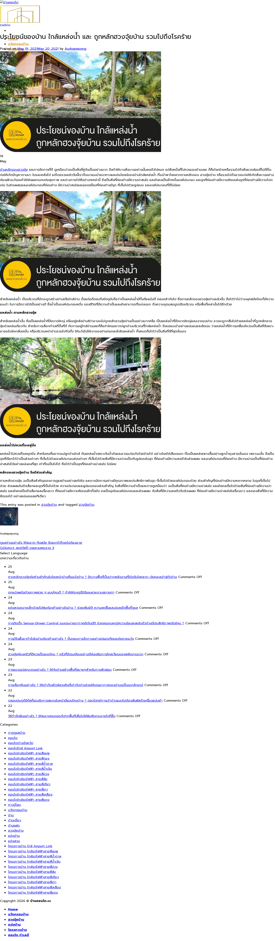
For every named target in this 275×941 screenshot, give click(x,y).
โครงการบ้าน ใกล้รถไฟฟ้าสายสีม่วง (33, 866)
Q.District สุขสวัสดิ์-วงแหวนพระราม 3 (27, 548)
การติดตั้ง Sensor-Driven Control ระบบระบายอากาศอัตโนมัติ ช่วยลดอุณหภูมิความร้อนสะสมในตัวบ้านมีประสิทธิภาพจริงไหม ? (96, 623)
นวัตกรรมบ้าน (18, 44)
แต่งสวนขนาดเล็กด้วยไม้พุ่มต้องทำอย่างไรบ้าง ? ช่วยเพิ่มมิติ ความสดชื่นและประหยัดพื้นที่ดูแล (73, 607)
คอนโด (13, 738)
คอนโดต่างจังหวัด (20, 743)
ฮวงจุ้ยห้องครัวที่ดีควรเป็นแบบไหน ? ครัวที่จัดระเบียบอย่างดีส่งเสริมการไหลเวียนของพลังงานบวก (75, 654)
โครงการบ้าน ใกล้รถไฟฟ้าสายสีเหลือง (34, 887)
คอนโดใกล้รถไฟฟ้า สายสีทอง (28, 758)
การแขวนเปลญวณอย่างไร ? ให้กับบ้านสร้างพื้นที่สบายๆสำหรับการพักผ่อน (60, 669)
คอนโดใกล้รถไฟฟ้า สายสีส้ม (27, 779)
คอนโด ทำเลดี (18, 935)
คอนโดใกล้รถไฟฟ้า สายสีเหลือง (30, 794)
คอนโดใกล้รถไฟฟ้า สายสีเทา (28, 789)
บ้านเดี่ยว (14, 820)
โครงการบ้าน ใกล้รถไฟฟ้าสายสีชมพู (33, 851)
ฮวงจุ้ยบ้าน (5, 25)
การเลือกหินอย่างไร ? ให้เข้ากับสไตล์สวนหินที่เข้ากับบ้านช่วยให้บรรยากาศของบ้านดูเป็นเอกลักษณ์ (75, 685)
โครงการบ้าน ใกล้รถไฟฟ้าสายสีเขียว (33, 877)
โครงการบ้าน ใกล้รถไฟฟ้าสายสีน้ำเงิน (34, 861)
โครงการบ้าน (17, 930)
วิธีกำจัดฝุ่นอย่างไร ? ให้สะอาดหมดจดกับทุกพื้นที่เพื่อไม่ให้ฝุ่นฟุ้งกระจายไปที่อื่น (61, 716)
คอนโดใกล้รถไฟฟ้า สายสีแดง (28, 799)
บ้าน (11, 815)
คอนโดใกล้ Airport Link (25, 748)
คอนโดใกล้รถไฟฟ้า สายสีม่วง (28, 774)
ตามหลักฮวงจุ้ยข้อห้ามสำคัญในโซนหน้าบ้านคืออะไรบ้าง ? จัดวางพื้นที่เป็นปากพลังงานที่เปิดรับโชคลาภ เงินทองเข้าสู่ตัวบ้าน (92, 577)
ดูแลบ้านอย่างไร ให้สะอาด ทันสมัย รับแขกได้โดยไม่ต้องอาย (41, 542)
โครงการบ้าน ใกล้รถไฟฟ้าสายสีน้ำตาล (34, 856)
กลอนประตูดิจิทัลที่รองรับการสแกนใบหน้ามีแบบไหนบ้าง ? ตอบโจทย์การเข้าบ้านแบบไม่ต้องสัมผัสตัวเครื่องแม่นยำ (85, 700)
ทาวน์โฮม (14, 804)
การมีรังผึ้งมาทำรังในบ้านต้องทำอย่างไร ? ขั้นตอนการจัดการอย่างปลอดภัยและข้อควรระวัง (71, 638)
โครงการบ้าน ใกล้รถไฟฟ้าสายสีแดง (33, 892)
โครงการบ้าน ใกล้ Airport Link (30, 846)
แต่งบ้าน (14, 835)
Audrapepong (75, 48)
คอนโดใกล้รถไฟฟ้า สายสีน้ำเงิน (30, 768)
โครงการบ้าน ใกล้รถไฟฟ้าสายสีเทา (32, 882)
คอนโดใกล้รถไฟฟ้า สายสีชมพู (29, 753)
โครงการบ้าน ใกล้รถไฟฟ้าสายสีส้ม (32, 872)
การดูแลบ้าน (16, 732)
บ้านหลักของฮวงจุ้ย (14, 169)
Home (13, 909)
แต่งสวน (14, 841)
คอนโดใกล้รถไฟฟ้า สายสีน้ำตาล (30, 763)
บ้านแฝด (14, 825)
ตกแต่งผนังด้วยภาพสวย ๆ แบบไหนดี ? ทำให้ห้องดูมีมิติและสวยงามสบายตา (61, 592)
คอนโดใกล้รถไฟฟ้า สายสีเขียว (29, 784)
